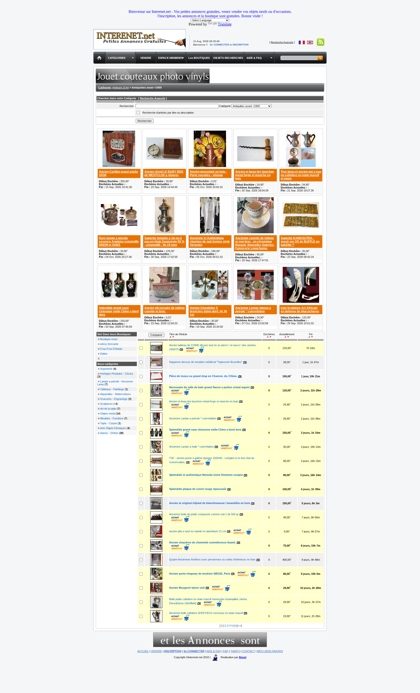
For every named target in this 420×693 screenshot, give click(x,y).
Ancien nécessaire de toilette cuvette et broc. (164, 309)
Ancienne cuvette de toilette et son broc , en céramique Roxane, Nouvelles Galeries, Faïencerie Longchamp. (254, 243)
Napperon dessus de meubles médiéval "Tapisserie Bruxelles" (205, 361)
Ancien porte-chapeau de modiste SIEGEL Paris (199, 573)
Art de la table (108, 408)
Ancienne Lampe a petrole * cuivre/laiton (192, 418)
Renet (242, 657)
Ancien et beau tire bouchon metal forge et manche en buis (254, 175)
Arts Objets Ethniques (113, 428)
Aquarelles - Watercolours (115, 394)
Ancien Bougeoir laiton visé (187, 587)
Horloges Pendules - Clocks (116, 373)
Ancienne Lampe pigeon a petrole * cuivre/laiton (253, 309)
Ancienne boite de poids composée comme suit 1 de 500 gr (204, 514)
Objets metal (107, 413)
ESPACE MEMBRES (170, 57)
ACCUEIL (143, 651)
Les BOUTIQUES (199, 57)
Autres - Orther (109, 433)
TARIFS (235, 651)
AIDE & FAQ (254, 57)
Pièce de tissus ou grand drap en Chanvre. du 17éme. (203, 376)
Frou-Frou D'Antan (111, 348)
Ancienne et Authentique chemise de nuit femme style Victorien (210, 241)
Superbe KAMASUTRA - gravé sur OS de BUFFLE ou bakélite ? (300, 241)
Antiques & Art (120, 87)
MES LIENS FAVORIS (270, 651)
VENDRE (145, 57)
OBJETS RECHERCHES (228, 57)
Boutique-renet (108, 339)
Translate (225, 24)
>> (239, 625)
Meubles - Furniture (111, 418)
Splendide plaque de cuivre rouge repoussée (198, 488)
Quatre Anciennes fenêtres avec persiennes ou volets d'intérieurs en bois (212, 559)
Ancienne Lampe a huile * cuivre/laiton (191, 446)
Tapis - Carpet (108, 423)
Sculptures (106, 403)
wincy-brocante (109, 343)
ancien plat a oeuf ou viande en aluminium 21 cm (197, 531)
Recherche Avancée (282, 42)
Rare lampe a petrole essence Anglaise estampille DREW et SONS (119, 241)
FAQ (225, 651)
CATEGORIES (116, 57)
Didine (103, 353)
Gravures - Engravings (113, 398)
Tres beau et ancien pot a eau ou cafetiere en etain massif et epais (301, 175)
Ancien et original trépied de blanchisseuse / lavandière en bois (209, 503)
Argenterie (106, 368)
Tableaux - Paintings (112, 389)
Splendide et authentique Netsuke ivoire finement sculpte (206, 474)
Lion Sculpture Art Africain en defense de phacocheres (300, 309)
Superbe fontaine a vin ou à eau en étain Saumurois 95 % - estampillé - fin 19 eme (164, 241)
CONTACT (248, 651)
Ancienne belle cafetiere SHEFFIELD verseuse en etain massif (206, 613)
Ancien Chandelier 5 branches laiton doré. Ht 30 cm (208, 311)
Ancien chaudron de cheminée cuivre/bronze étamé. (202, 542)
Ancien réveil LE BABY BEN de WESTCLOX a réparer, (163, 173)
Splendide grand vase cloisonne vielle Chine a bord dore (119, 311)
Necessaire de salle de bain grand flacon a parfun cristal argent (209, 387)
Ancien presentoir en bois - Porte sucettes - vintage (208, 173)
